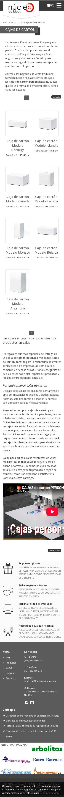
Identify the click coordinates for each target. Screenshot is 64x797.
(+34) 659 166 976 (33, 670)
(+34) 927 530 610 (33, 660)
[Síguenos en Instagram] (32, 702)
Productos (16, 22)
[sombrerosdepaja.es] (16, 759)
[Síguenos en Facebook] (26, 702)
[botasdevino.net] (47, 771)
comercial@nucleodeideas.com (40, 681)
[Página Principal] (21, 8)
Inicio (6, 22)
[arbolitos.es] (47, 748)
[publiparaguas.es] (16, 771)
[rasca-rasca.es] (47, 759)
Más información (50, 793)
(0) (52, 5)
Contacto (10, 678)
